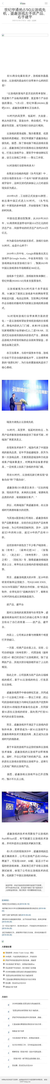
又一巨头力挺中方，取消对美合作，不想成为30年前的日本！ (25, 926)
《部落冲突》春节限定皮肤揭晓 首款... (26, 1059)
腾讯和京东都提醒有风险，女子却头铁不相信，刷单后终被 (24, 919)
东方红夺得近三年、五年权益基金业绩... (27, 1045)
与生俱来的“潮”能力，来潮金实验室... (26, 1038)
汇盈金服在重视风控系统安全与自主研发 (20, 979)
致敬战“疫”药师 (11, 987)
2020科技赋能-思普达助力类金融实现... (27, 1004)
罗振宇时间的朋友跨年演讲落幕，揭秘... (27, 1017)
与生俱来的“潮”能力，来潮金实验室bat (19, 964)
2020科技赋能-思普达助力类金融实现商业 (21, 972)
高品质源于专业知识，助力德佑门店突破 (20, 968)
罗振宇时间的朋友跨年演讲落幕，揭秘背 (20, 960)
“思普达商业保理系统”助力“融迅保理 (19, 975)
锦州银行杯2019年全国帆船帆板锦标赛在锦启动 (20, 908)
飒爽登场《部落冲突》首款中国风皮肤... (27, 1052)
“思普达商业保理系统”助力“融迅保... (26, 1010)
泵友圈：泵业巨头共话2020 (15, 983)
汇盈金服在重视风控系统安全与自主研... (27, 1024)
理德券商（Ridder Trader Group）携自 (19, 953)
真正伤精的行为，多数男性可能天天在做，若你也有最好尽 (24, 932)
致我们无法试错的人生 (10, 904)
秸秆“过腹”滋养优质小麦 (11, 915)
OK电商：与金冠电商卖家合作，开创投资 (21, 957)
